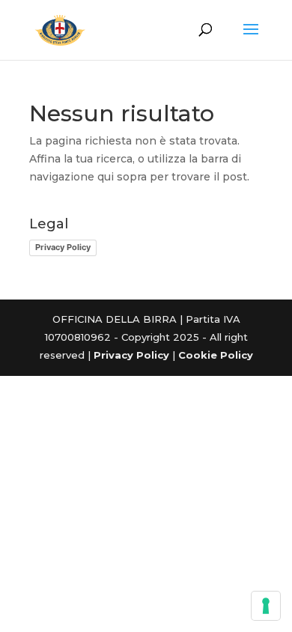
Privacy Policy (63, 247)
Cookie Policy (215, 355)
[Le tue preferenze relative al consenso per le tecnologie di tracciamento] (266, 606)
